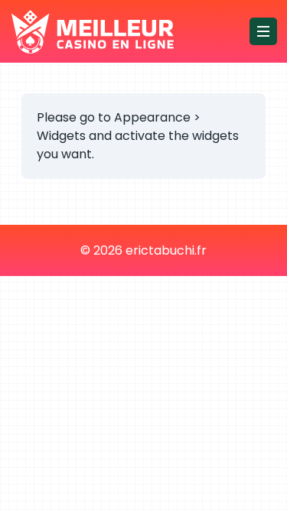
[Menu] (263, 31)
